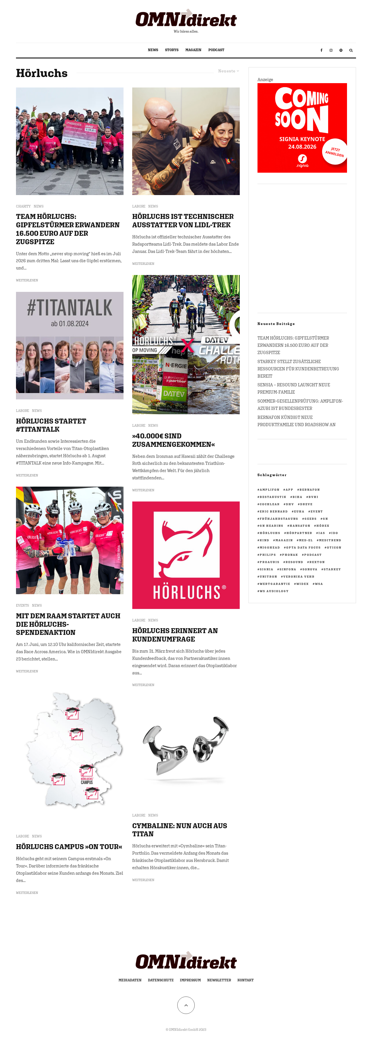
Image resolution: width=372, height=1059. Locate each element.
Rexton (317, 562)
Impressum (190, 980)
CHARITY (23, 206)
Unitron (268, 576)
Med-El (306, 540)
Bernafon (310, 489)
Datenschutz (161, 980)
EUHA (299, 511)
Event (317, 511)
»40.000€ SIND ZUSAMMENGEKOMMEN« (173, 440)
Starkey (332, 569)
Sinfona (288, 569)
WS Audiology (274, 591)
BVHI (314, 497)
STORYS (171, 50)
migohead (270, 547)
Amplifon (270, 489)
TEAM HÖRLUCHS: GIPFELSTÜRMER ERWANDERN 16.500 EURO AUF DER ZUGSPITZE (68, 228)
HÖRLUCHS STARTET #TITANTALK (51, 425)
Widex (302, 583)
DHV (290, 504)
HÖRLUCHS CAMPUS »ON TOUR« (69, 846)
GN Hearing (272, 525)
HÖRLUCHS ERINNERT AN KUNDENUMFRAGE (175, 634)
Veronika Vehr (299, 576)
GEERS (311, 518)
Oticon (334, 547)
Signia (266, 569)
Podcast (313, 554)
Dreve (306, 504)
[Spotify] (341, 50)
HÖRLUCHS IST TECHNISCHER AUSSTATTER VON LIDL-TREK (183, 220)
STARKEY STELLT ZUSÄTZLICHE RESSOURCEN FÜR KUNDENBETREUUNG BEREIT (298, 368)
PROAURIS (270, 562)
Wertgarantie (275, 583)
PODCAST (216, 50)
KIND (264, 540)
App (290, 489)
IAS (322, 533)
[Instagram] (331, 50)
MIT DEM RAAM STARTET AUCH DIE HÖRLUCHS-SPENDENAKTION (68, 624)
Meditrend (330, 540)
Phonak (290, 554)
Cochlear (270, 504)
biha (298, 497)
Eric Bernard (274, 511)
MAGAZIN (193, 50)
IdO (334, 533)
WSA (319, 583)
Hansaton (300, 525)
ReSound (294, 562)
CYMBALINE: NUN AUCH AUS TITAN (179, 830)
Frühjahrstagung (279, 518)
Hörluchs (270, 533)
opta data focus (303, 547)
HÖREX (323, 525)
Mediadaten (130, 980)
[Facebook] (321, 50)
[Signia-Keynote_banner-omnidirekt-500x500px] (302, 171)
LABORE (22, 411)
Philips (268, 554)
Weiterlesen (27, 280)
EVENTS (22, 605)
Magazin (284, 540)
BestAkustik (273, 497)
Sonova (310, 569)
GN (325, 518)
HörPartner (299, 533)
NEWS (153, 50)
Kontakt (245, 980)
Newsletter (219, 980)
